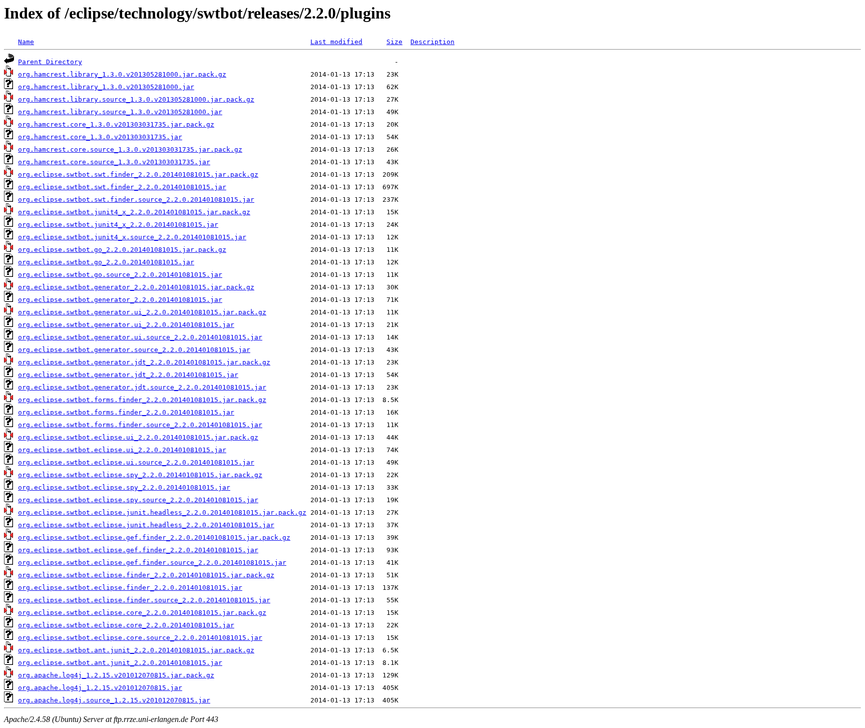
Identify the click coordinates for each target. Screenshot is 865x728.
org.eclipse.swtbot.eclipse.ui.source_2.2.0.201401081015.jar (136, 462)
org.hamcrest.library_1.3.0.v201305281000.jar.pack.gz (122, 74)
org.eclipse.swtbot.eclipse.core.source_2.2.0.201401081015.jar (140, 637)
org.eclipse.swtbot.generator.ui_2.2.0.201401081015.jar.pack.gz (142, 312)
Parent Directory (50, 62)
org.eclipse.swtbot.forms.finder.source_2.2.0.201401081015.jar (140, 425)
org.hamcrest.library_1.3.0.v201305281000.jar (106, 87)
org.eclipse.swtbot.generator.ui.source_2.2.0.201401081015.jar (140, 337)
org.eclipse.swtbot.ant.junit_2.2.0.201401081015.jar (120, 662)
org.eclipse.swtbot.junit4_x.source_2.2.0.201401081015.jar (132, 237)
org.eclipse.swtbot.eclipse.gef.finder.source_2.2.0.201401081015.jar (152, 562)
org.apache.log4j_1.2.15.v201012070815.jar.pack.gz (116, 675)
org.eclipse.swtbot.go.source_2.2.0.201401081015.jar (120, 274)
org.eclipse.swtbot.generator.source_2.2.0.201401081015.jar (134, 349)
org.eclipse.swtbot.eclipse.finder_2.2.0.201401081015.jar (130, 587)
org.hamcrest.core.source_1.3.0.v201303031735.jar (114, 162)
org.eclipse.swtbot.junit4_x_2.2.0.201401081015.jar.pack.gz (134, 212)
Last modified (336, 42)
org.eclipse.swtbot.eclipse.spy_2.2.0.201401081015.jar (124, 487)
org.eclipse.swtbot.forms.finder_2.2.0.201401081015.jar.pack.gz (142, 400)
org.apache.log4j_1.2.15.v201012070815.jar (100, 687)
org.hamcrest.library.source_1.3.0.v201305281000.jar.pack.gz (136, 99)
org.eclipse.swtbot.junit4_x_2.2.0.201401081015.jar (118, 224)
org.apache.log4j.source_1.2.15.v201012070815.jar (114, 700)
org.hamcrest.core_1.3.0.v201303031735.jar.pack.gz (116, 124)
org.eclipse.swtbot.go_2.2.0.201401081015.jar (106, 262)
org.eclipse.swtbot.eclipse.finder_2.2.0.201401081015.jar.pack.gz (146, 575)
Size (394, 42)
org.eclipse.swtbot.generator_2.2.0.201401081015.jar (120, 299)
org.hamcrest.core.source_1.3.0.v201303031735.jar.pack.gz (130, 149)
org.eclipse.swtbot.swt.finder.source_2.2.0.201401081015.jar (136, 199)
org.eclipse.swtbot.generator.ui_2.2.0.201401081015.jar (126, 324)
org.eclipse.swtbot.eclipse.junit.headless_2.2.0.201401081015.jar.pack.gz (162, 512)
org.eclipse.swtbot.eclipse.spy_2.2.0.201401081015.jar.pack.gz (140, 475)
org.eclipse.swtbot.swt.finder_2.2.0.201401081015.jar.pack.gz (138, 174)
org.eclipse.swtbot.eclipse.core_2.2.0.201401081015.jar (126, 625)
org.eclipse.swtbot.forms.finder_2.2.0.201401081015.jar (126, 412)
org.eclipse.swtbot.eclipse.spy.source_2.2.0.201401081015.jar (138, 500)
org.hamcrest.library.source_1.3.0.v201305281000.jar (120, 112)
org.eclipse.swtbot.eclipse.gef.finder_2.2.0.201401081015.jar (138, 550)
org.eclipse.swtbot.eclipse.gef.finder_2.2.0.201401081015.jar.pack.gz (154, 537)
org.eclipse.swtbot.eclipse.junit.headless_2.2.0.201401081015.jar (146, 525)
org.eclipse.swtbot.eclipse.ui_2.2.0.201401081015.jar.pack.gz (138, 437)
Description (432, 42)
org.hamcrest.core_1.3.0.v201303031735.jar (100, 137)
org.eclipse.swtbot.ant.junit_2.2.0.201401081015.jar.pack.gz (136, 650)
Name (26, 42)
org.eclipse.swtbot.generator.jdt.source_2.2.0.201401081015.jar (142, 387)
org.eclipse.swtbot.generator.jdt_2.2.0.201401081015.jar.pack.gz (144, 362)
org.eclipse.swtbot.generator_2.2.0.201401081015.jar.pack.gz (136, 287)
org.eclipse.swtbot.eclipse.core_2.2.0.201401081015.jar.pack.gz (142, 612)
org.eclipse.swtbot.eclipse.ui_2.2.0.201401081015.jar (122, 450)
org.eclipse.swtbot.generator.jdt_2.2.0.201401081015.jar (128, 375)
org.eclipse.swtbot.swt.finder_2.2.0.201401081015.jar (122, 187)
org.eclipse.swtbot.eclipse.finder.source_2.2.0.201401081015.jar (144, 600)
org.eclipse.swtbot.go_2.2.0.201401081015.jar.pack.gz (122, 249)
